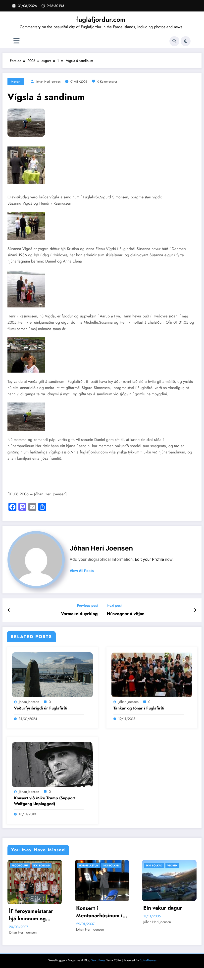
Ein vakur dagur (96, 908)
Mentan (15, 81)
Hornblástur (22, 865)
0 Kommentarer (107, 81)
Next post (114, 605)
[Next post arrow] (195, 610)
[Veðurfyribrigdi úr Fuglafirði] (52, 674)
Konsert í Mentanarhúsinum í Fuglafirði (33, 912)
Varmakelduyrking (79, 614)
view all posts (82, 571)
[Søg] (174, 41)
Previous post (87, 605)
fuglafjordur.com (100, 19)
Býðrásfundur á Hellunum (163, 916)
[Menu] (16, 41)
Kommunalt (176, 865)
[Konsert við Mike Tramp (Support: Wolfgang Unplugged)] (52, 764)
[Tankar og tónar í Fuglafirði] (151, 674)
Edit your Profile (149, 559)
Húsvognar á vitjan (126, 614)
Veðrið (106, 865)
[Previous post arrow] (8, 610)
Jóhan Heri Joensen (48, 81)
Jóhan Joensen (29, 701)
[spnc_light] (186, 41)
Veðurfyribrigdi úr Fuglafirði (40, 708)
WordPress (98, 962)
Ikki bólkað (45, 865)
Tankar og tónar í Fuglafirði (138, 708)
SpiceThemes (148, 962)
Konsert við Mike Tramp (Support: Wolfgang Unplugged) (45, 800)
